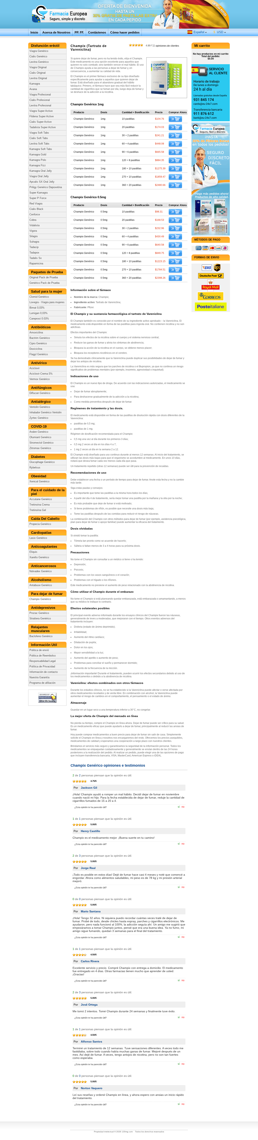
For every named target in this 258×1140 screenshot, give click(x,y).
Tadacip (33, 247)
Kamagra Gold (37, 154)
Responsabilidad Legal (42, 661)
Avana (33, 89)
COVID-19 (39, 426)
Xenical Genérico (39, 481)
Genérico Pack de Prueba (44, 283)
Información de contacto (43, 672)
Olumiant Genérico (40, 437)
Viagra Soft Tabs (39, 132)
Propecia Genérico (40, 524)
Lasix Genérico (38, 538)
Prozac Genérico (39, 613)
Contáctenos (97, 32)
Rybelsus (34, 467)
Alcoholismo (41, 580)
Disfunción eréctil (45, 46)
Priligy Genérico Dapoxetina (45, 187)
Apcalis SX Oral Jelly (41, 181)
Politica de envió (39, 650)
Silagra (33, 236)
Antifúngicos (42, 388)
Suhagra (34, 241)
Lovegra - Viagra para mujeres (46, 302)
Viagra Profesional (40, 94)
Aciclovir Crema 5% (41, 373)
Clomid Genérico (39, 296)
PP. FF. (79, 32)
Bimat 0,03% (37, 307)
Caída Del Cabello (45, 519)
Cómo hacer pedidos (124, 32)
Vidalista (34, 225)
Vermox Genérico (39, 379)
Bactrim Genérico (39, 338)
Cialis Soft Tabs (38, 138)
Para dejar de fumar (47, 594)
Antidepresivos (43, 608)
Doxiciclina (35, 349)
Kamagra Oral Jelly (40, 171)
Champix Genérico (40, 599)
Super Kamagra (38, 192)
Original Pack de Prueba (43, 277)
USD (218, 32)
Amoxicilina (36, 332)
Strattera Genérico (40, 618)
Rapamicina (36, 263)
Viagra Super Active (41, 111)
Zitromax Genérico (40, 448)
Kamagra (34, 83)
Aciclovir (34, 368)
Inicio (34, 32)
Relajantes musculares (41, 629)
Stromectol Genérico (41, 442)
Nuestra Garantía (39, 677)
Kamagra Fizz (37, 165)
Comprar (175, 119)
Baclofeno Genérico (40, 636)
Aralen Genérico (38, 431)
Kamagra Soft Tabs (40, 149)
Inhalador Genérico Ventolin (45, 412)
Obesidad (39, 476)
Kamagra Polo (37, 160)
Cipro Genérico (38, 343)
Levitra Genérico (39, 62)
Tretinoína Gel (37, 510)
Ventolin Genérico (39, 407)
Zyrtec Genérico (38, 418)
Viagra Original (38, 67)
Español (199, 32)
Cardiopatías (42, 533)
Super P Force (37, 198)
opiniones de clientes (162, 45)
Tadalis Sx (35, 258)
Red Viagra (35, 203)
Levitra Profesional (40, 105)
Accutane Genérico (40, 499)
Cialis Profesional (39, 100)
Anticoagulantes (44, 547)
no (183, 807)
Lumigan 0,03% (38, 313)
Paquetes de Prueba (47, 272)
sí (179, 807)
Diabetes (38, 457)
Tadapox (34, 252)
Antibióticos (41, 327)
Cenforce (34, 214)
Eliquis (33, 552)
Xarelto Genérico (39, 557)
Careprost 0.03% (39, 318)
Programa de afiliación (42, 682)
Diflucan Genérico (39, 393)
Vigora (33, 230)
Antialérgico (41, 402)
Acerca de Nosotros (56, 32)
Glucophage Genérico (42, 462)
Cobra (32, 220)
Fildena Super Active (41, 116)
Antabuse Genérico (40, 585)
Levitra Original (38, 78)
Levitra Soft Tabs (39, 143)
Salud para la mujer (47, 291)
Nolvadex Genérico (40, 571)
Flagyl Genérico (38, 354)
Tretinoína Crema (39, 504)
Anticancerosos (44, 566)
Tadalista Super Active (42, 127)
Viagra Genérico (38, 51)
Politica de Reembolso (42, 655)
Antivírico (39, 363)
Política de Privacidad (42, 666)
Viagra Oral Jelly (39, 176)
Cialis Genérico (38, 56)
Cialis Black (36, 209)
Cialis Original (37, 72)
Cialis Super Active (40, 121)
